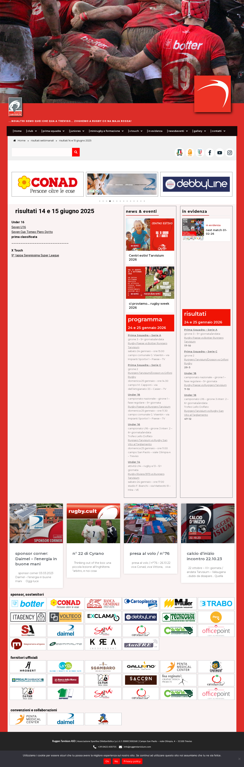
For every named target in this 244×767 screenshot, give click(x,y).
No (116, 761)
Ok (107, 761)
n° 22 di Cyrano (88, 553)
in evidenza (213, 225)
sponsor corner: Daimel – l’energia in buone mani (36, 558)
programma (145, 319)
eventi (135, 245)
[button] (31, 131)
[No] (239, 759)
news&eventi (152, 293)
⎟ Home (17, 131)
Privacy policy (132, 761)
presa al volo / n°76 (149, 553)
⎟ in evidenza (154, 131)
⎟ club (29, 131)
